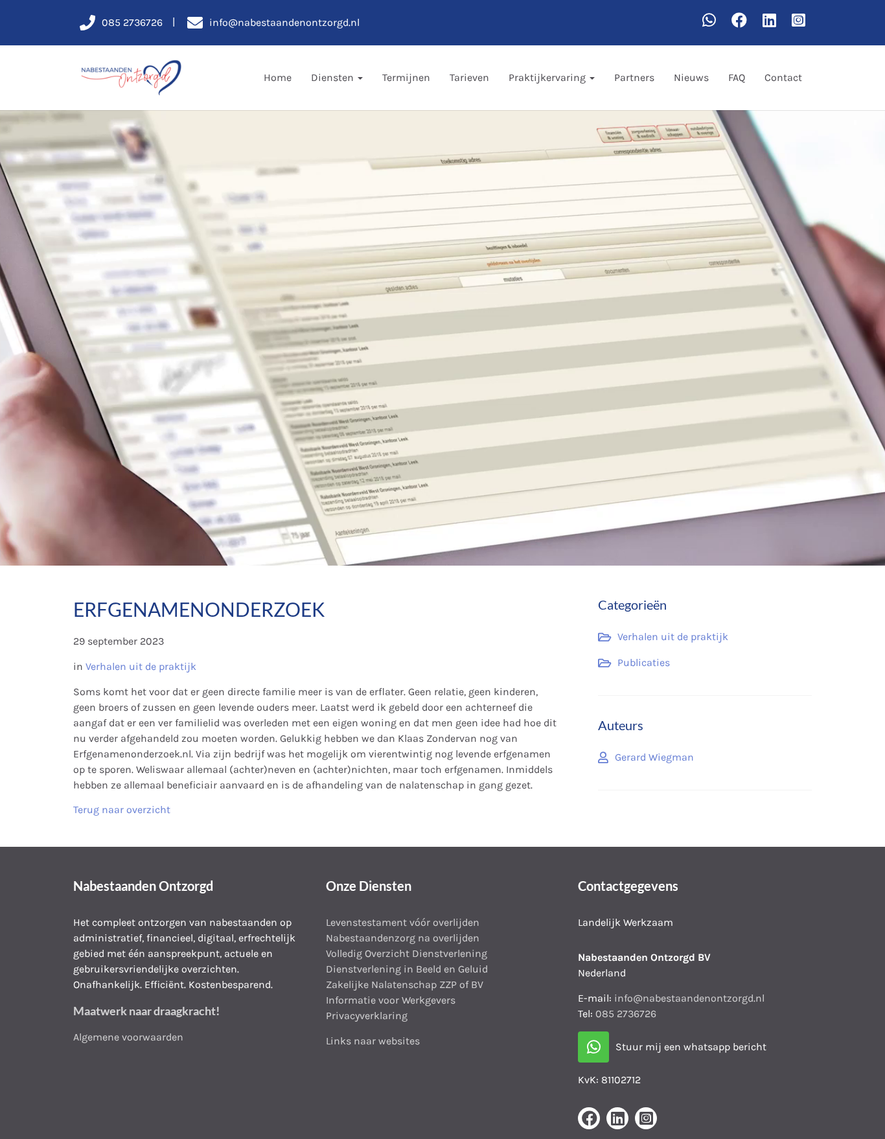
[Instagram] (798, 21)
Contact (783, 77)
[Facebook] (739, 21)
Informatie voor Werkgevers (390, 1000)
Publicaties (643, 662)
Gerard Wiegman (654, 757)
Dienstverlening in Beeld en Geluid (407, 969)
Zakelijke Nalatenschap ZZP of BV (404, 984)
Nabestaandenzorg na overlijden (402, 938)
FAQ (736, 77)
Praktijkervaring (548, 77)
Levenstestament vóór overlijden (402, 922)
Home (278, 77)
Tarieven (469, 77)
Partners (634, 77)
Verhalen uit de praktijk (141, 666)
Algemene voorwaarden (128, 1037)
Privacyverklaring (367, 1015)
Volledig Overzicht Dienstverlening (406, 953)
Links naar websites (373, 1041)
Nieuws (691, 77)
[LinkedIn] (769, 21)
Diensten (333, 77)
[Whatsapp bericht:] (709, 21)
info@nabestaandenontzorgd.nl (689, 998)
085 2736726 (625, 1013)
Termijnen (406, 77)
